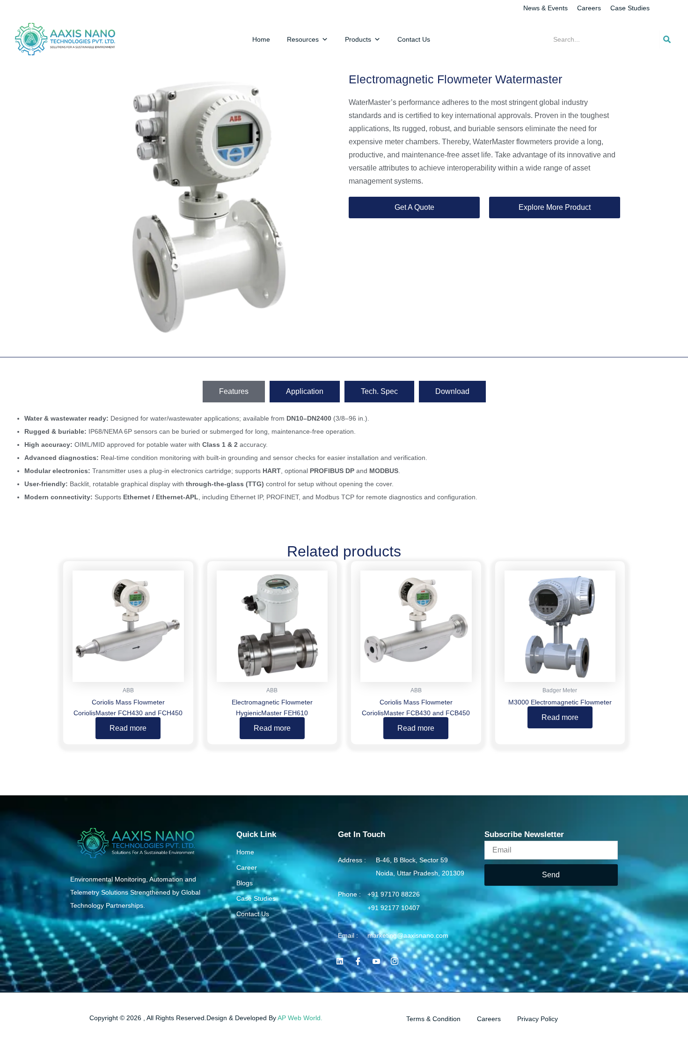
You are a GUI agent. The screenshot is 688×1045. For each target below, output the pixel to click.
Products (358, 39)
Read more (128, 728)
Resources (303, 39)
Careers (589, 8)
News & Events (545, 8)
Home (261, 39)
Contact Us (413, 39)
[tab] (234, 391)
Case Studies (630, 8)
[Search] (667, 39)
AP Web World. (300, 1018)
